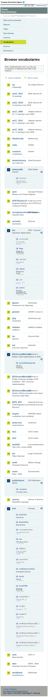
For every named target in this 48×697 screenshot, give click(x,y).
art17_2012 (17, 121)
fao (13, 230)
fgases (15, 303)
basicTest (23, 515)
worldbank (17, 673)
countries (23, 489)
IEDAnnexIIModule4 (20, 391)
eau (20, 539)
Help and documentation (12, 20)
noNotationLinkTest (23, 569)
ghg (14, 318)
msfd (14, 462)
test (14, 508)
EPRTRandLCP (19, 201)
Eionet (13, 16)
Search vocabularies (14, 78)
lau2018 (16, 444)
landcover (17, 423)
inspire (15, 414)
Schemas (6, 38)
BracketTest (23, 522)
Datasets (6, 25)
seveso (15, 499)
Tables (5, 29)
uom (14, 655)
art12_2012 (17, 94)
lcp (13, 453)
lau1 (14, 432)
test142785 (23, 586)
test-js (21, 576)
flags (21, 248)
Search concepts (32, 78)
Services (6, 46)
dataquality (17, 169)
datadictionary (19, 160)
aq (13, 85)
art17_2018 (17, 130)
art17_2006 (17, 112)
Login (28, 5)
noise (15, 471)
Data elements (8, 33)
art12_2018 (17, 103)
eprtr (14, 192)
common (16, 151)
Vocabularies (8, 42)
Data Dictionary (21, 16)
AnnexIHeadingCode (23, 363)
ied (13, 345)
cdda (14, 145)
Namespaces (8, 51)
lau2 (14, 438)
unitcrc (22, 288)
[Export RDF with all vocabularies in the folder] (41, 172)
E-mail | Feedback (10, 689)
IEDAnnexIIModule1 (20, 354)
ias (13, 336)
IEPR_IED (17, 402)
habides (16, 327)
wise (14, 664)
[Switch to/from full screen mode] (32, 5)
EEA (13, 2)
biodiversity (18, 139)
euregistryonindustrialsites (20, 212)
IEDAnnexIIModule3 (20, 377)
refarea (22, 269)
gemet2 (15, 312)
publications (18, 480)
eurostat (16, 221)
